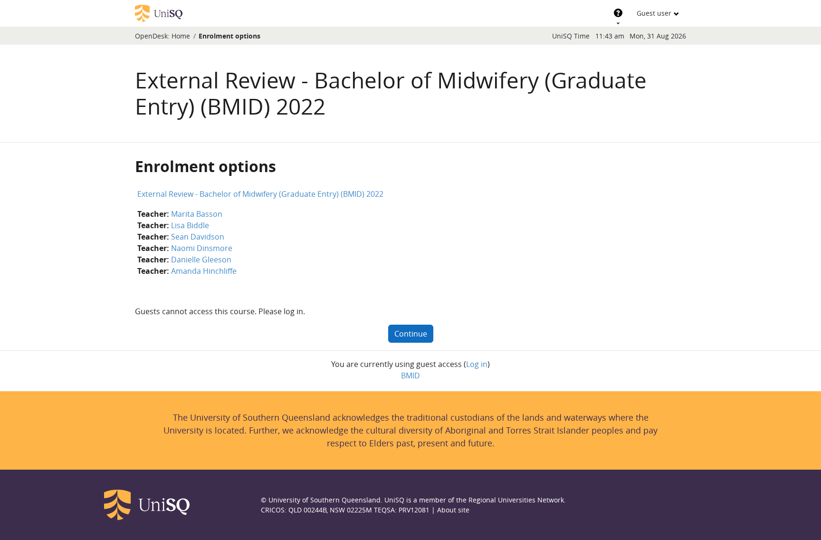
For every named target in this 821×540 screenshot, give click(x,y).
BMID (410, 375)
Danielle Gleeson (201, 259)
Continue (410, 333)
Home (181, 35)
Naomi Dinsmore (201, 248)
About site (453, 509)
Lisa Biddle (190, 225)
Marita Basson (196, 214)
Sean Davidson (197, 236)
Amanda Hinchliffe (204, 271)
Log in (476, 364)
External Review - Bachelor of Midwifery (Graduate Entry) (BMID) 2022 (260, 194)
